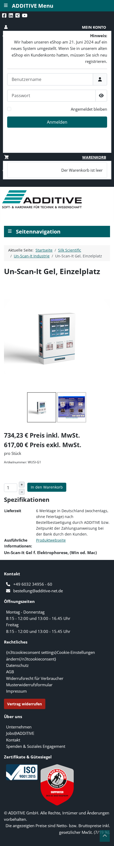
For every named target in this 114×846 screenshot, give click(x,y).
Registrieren (92, 148)
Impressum (16, 691)
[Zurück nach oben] (105, 836)
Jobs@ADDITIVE (20, 733)
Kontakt (13, 740)
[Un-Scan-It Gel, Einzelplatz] (57, 336)
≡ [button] (10, 231)
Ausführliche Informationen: (18, 543)
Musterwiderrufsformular (29, 684)
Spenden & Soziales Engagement (35, 746)
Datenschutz (17, 665)
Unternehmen (19, 727)
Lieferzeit (12, 510)
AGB (10, 671)
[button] (57, 27)
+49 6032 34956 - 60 (32, 584)
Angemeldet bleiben (89, 109)
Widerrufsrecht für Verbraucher (34, 678)
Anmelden (57, 122)
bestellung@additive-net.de (38, 590)
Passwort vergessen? (89, 135)
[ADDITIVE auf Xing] (18, 15)
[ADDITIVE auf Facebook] (4, 15)
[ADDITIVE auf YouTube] (25, 15)
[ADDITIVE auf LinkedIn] (11, 15)
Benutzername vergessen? (83, 141)
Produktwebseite (51, 540)
